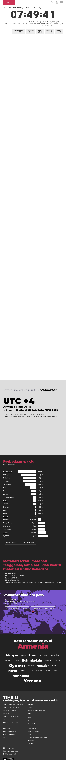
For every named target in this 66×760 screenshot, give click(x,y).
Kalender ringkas (9, 731)
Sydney (6, 536)
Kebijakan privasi (9, 754)
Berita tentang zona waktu (37, 710)
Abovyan (12, 655)
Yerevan (32, 680)
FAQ (29, 734)
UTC (4, 488)
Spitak (55, 670)
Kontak (30, 743)
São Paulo (7, 484)
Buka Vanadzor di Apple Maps (43, 608)
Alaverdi (23, 655)
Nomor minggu (9, 734)
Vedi (42, 676)
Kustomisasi (32, 728)
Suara (5, 737)
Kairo (5, 510)
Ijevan (54, 665)
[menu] (61, 2)
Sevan (47, 671)
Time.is (9, 2)
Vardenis (35, 676)
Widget (30, 707)
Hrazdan (43, 665)
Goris (57, 660)
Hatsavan (31, 665)
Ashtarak (8, 660)
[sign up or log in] (57, 3)
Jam (4, 719)
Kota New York (8, 478)
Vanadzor (21, 676)
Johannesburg (8, 497)
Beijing (49, 31)
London (31, 31)
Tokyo (58, 31)
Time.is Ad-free (33, 731)
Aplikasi (30, 704)
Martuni (22, 670)
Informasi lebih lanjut (37, 24)
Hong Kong (7, 523)
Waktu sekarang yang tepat (13, 704)
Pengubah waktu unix (36, 724)
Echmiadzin (32, 660)
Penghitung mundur (10, 722)
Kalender (6, 728)
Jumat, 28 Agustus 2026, (45, 22)
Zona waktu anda (9, 710)
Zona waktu (7, 713)
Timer (5, 725)
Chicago (6, 475)
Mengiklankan (8, 748)
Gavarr (49, 660)
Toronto (6, 481)
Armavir (43, 655)
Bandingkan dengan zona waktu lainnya (20, 542)
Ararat (33, 655)
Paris (40, 31)
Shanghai (6, 526)
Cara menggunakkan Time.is (38, 737)
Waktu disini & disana (11, 707)
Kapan (12, 670)
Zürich (5, 504)
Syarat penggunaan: (10, 751)
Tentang (31, 740)
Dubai (5, 516)
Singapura (7, 529)
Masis (30, 671)
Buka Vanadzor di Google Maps (17, 608)
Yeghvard (49, 676)
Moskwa (6, 513)
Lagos (5, 491)
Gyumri (17, 665)
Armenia (33, 646)
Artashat (55, 655)
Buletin (30, 713)
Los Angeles (18, 31)
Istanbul (6, 507)
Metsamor (39, 670)
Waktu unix (32, 721)
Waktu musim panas (11, 716)
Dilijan (17, 660)
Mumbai (6, 520)
